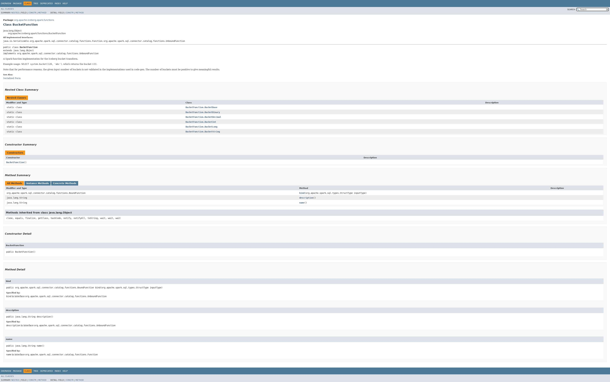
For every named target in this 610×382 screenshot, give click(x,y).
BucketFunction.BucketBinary (203, 112)
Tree (35, 3)
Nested (15, 13)
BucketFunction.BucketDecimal (203, 117)
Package (17, 3)
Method (42, 13)
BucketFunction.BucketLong (201, 126)
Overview (6, 3)
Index (58, 3)
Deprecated (46, 3)
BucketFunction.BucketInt (201, 122)
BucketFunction (15, 162)
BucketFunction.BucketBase (201, 107)
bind (301, 193)
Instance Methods (37, 183)
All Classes (7, 9)
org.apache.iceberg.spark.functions (34, 20)
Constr (32, 13)
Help (65, 3)
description (306, 197)
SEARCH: (571, 9)
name (301, 202)
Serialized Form (12, 78)
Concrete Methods (64, 183)
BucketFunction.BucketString (203, 131)
